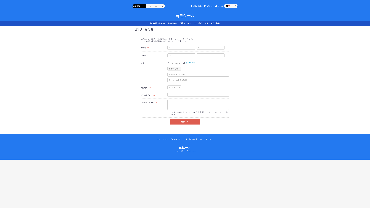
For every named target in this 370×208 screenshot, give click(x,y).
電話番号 (144, 88)
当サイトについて (162, 139)
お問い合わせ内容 (147, 102)
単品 (206, 23)
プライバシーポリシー (177, 139)
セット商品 (198, 23)
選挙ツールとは (185, 23)
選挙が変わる (172, 23)
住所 (142, 63)
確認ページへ (185, 122)
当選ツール (185, 16)
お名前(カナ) (145, 55)
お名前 (143, 48)
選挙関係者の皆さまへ (157, 23)
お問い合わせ (209, 139)
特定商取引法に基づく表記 (194, 139)
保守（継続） (215, 23)
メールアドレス (146, 95)
